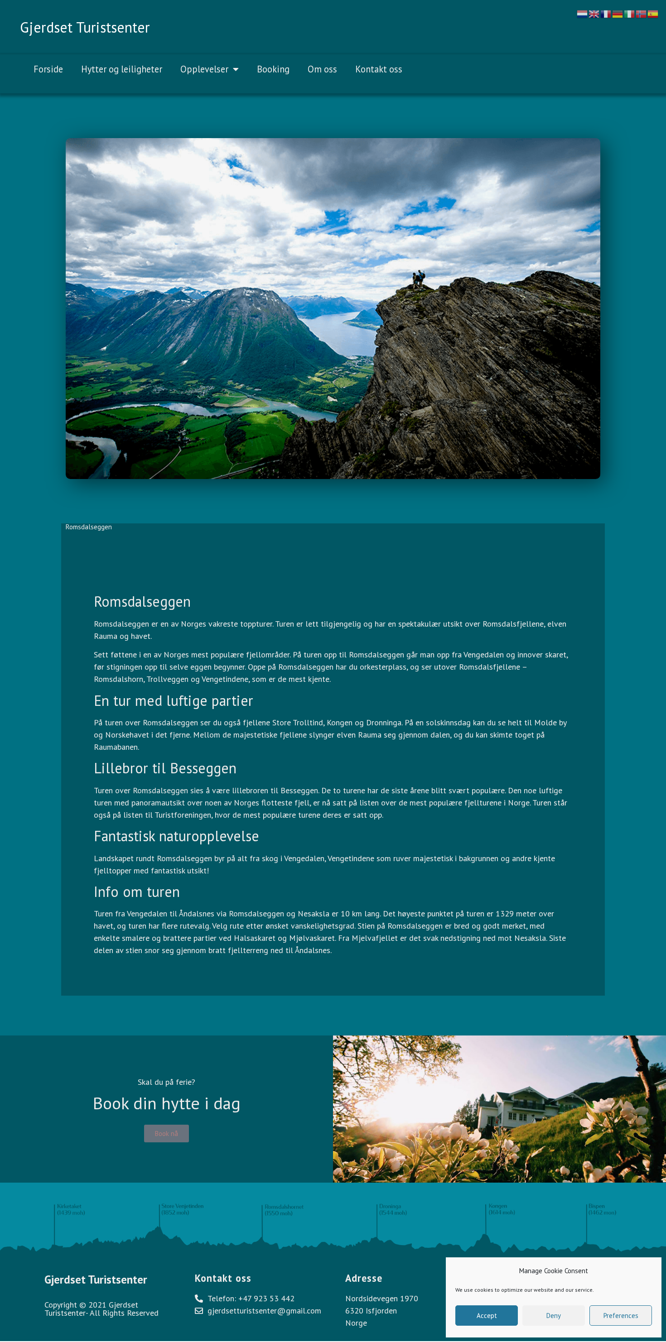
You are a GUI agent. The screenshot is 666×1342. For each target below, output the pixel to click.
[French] (606, 13)
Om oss (322, 69)
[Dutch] (583, 13)
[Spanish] (653, 13)
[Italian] (630, 13)
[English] (594, 13)
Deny (553, 1315)
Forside (48, 69)
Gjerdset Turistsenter (85, 27)
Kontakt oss (378, 69)
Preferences (620, 1315)
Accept (487, 1315)
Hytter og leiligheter (121, 69)
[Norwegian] (641, 13)
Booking (273, 69)
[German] (618, 13)
